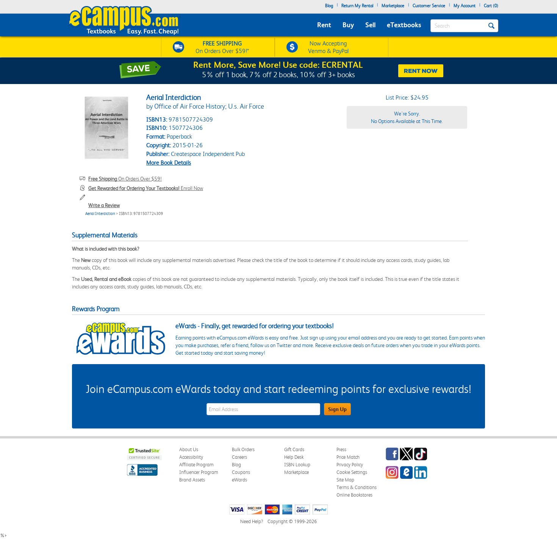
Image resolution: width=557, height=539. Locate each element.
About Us (188, 449)
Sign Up (337, 409)
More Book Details (168, 162)
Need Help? (251, 521)
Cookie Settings (351, 472)
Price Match (348, 457)
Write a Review (104, 205)
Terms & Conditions (356, 487)
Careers (239, 457)
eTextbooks (404, 25)
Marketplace (393, 5)
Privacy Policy (349, 464)
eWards (239, 480)
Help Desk (294, 457)
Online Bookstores (354, 495)
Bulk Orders (243, 449)
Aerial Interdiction (100, 213)
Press (341, 449)
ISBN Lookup (297, 464)
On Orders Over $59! (125, 179)
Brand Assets (192, 480)
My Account (465, 5)
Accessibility (191, 457)
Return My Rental (357, 5)
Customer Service (429, 5)
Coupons (241, 472)
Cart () (491, 5)
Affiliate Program (196, 464)
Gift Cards (294, 449)
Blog (329, 5)
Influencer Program (198, 472)
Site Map (345, 480)
